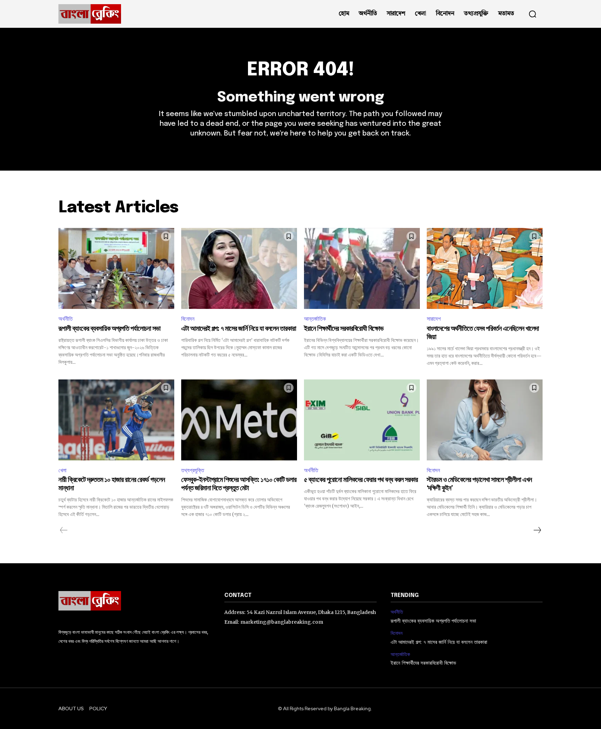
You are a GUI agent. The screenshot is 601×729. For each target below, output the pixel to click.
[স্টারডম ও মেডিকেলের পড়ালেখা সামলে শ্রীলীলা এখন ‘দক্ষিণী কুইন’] (485, 419)
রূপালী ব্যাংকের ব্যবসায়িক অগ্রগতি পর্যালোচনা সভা (109, 329)
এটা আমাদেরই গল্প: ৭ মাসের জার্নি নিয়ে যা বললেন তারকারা (238, 329)
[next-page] (537, 530)
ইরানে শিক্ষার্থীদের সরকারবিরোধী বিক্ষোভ (343, 329)
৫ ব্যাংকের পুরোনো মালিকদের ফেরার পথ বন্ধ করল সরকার (361, 480)
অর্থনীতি (65, 318)
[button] (532, 14)
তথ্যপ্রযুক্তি (192, 470)
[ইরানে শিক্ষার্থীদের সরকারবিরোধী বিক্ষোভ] (362, 268)
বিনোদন (187, 318)
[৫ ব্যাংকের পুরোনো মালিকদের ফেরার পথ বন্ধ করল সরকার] (362, 419)
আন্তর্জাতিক (315, 318)
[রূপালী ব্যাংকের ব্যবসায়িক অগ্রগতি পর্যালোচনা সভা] (116, 268)
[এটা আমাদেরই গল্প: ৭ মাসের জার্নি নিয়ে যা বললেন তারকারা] (239, 268)
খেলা (62, 470)
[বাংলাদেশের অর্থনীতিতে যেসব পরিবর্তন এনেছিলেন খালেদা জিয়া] (485, 268)
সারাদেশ (434, 318)
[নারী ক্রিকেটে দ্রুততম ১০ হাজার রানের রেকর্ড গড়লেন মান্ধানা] (116, 419)
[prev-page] (63, 530)
